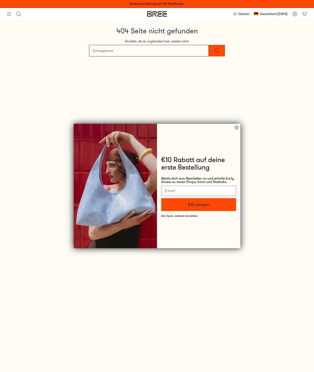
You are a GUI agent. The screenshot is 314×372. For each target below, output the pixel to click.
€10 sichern (199, 205)
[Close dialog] (236, 127)
